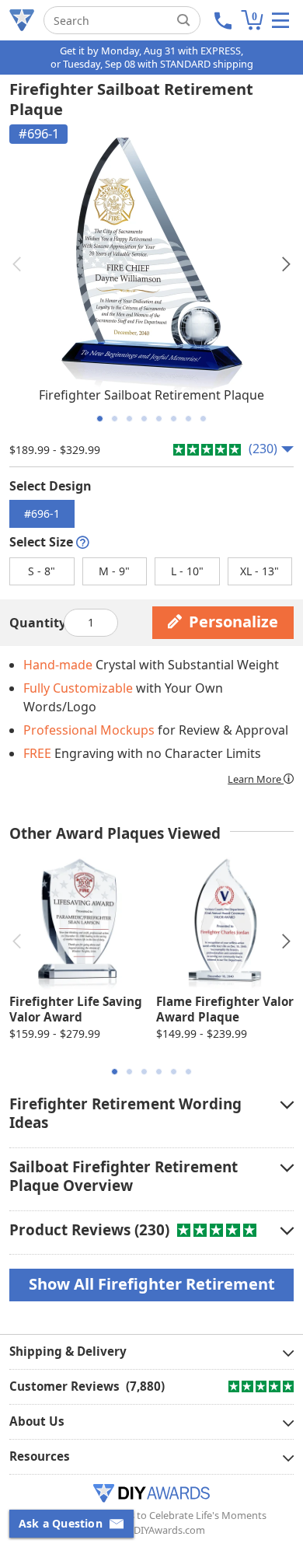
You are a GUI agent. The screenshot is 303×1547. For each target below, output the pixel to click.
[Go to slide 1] (99, 418)
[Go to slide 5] (158, 418)
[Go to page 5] (173, 1071)
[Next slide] (286, 264)
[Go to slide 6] (173, 418)
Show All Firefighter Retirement (152, 1283)
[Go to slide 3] (129, 418)
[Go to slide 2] (114, 418)
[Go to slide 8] (203, 418)
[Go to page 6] (188, 1071)
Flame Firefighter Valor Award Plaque (225, 1009)
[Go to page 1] (114, 1071)
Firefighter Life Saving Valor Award (75, 1009)
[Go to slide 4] (144, 418)
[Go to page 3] (144, 1071)
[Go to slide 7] (188, 418)
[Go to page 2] (129, 1071)
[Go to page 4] (158, 1071)
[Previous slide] (16, 264)
